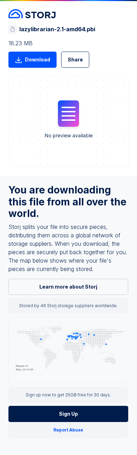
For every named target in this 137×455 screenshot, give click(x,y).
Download (37, 59)
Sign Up (68, 414)
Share (75, 59)
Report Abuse (68, 430)
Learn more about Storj (68, 287)
